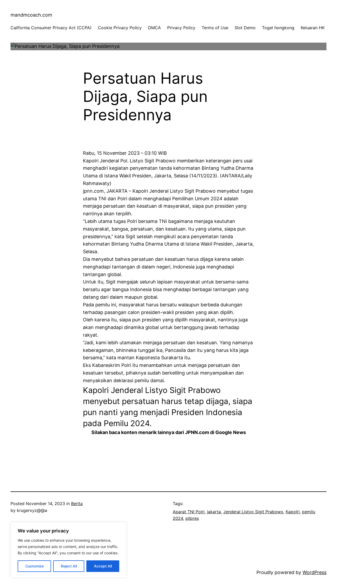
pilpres (192, 518)
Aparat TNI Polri (189, 511)
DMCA (154, 27)
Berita (77, 503)
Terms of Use (215, 27)
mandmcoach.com (31, 15)
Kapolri (293, 511)
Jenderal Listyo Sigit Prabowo (253, 511)
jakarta (214, 511)
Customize (34, 566)
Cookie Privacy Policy (120, 27)
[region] (68, 549)
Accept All (103, 566)
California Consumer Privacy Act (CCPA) (51, 27)
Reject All (69, 566)
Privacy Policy (181, 27)
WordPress (314, 572)
